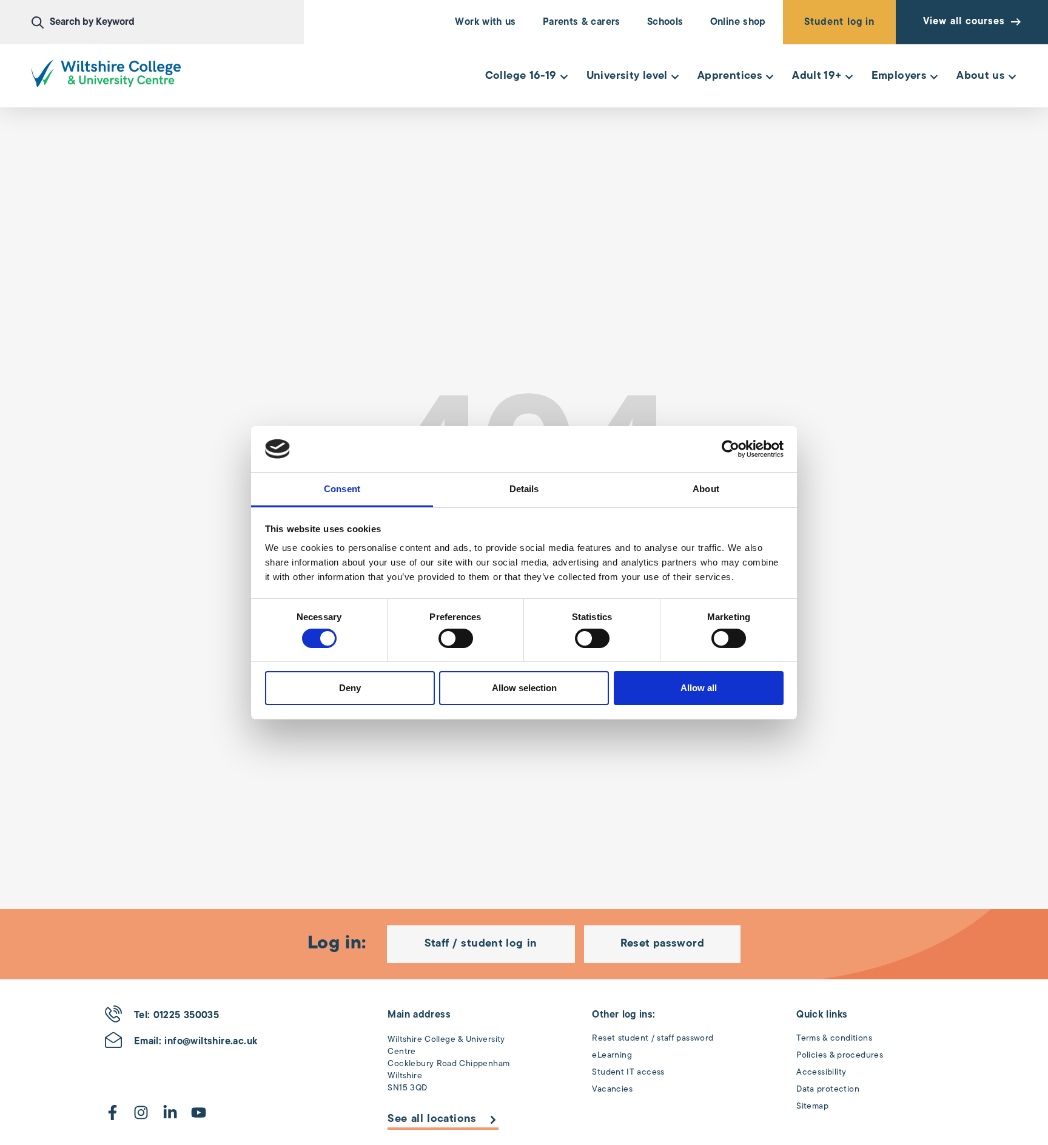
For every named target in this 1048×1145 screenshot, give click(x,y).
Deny (350, 688)
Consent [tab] (342, 489)
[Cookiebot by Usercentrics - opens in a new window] (730, 449)
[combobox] (168, 22)
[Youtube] (198, 1112)
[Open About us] (1012, 77)
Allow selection (524, 688)
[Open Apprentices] (769, 77)
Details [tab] (524, 489)
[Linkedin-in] (170, 1112)
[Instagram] (141, 1112)
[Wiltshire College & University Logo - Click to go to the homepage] (106, 73)
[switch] (455, 638)
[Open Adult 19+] (849, 77)
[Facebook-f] (112, 1112)
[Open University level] (675, 77)
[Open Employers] (934, 77)
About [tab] (706, 489)
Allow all (698, 688)
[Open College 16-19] (564, 77)
